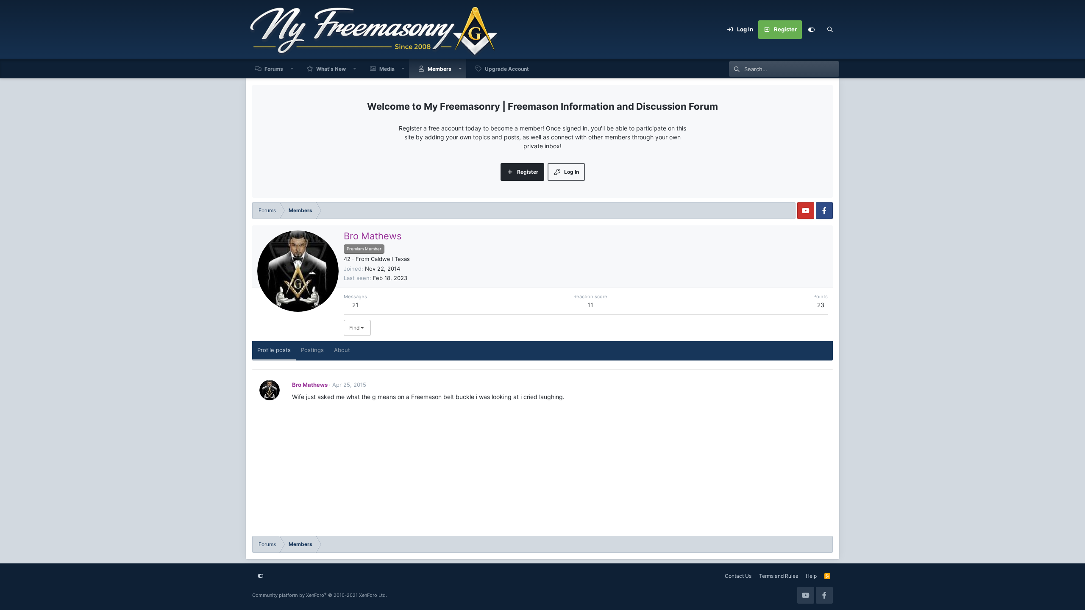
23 (820, 304)
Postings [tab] (312, 350)
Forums (273, 69)
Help (811, 576)
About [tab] (342, 350)
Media (387, 69)
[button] (292, 68)
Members (439, 69)
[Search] (830, 29)
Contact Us (738, 576)
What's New (331, 69)
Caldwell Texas (390, 258)
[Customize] (811, 29)
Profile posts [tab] (274, 350)
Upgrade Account (507, 69)
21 (355, 304)
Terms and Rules (778, 576)
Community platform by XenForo (319, 595)
